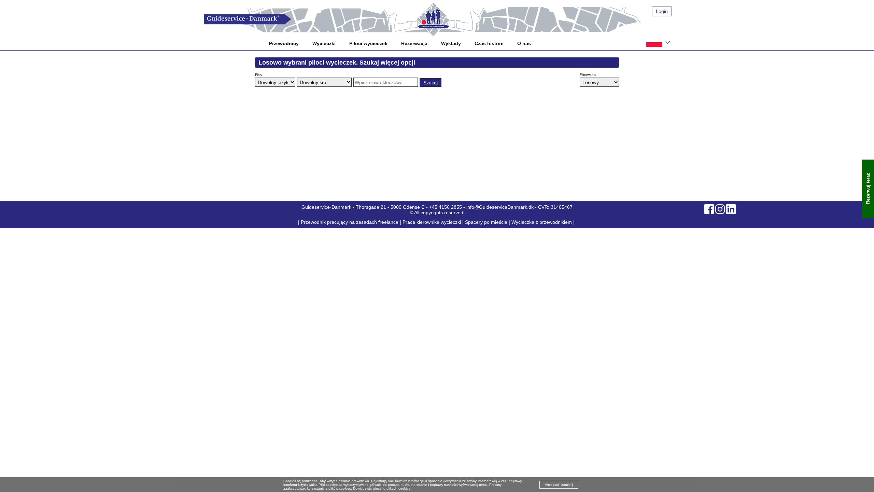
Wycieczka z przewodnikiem (541, 222)
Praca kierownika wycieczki (432, 222)
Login (662, 11)
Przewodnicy (284, 43)
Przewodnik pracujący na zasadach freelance (349, 222)
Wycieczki (324, 43)
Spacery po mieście (486, 222)
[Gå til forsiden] (444, 19)
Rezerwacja (414, 43)
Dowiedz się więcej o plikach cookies (381, 488)
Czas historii (489, 43)
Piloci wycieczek (368, 43)
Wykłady (451, 43)
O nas (524, 43)
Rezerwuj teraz (868, 188)
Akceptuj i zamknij (559, 485)
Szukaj (430, 82)
